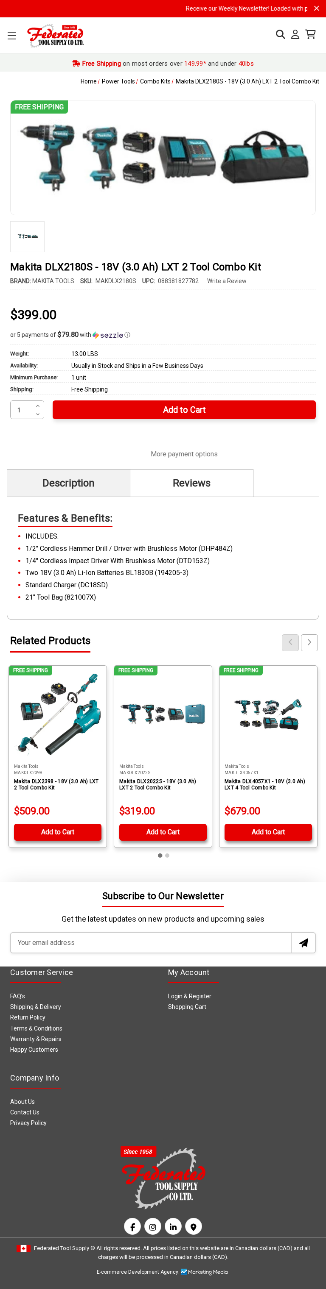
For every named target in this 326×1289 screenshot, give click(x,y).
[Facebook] (132, 1226)
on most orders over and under (167, 63)
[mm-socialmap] (193, 1226)
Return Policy (27, 1017)
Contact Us (24, 1112)
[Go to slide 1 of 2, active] (160, 855)
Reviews (192, 483)
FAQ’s (17, 996)
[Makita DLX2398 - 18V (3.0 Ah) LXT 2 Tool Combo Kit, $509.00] (57, 714)
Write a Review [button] (227, 281)
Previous (290, 642)
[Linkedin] (173, 1226)
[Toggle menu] (11, 35)
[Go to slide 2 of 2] (167, 855)
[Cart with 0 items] (308, 34)
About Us (22, 1101)
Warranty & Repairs (36, 1039)
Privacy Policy (28, 1123)
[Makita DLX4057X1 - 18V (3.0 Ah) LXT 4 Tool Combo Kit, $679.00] (268, 714)
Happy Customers (34, 1049)
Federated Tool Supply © (64, 1248)
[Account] (293, 34)
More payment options (184, 453)
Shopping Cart (187, 1006)
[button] (163, 335)
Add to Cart (57, 832)
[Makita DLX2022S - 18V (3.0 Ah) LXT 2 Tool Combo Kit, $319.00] (163, 714)
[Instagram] (152, 1226)
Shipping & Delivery (35, 1006)
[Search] (278, 34)
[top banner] (316, 8)
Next (309, 642)
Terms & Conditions (36, 1028)
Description (68, 483)
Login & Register (189, 996)
